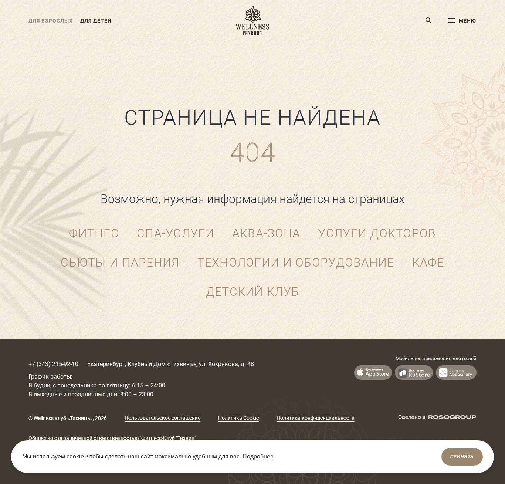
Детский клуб (252, 292)
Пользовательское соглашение (162, 418)
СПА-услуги (175, 233)
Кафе (428, 262)
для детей (96, 21)
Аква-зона (266, 233)
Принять (462, 456)
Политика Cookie (238, 418)
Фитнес (94, 233)
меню (467, 21)
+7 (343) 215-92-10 (53, 364)
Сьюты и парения (120, 262)
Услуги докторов (377, 233)
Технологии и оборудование (295, 262)
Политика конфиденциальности (316, 418)
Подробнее (258, 456)
